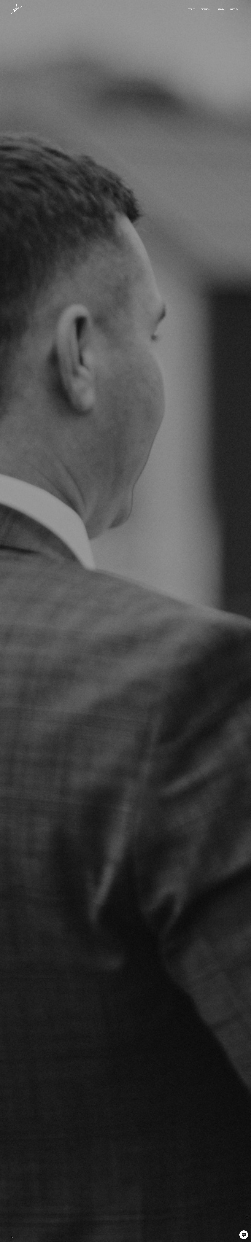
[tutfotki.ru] (16, 9)
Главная (191, 9)
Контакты (234, 9)
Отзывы (221, 9)
